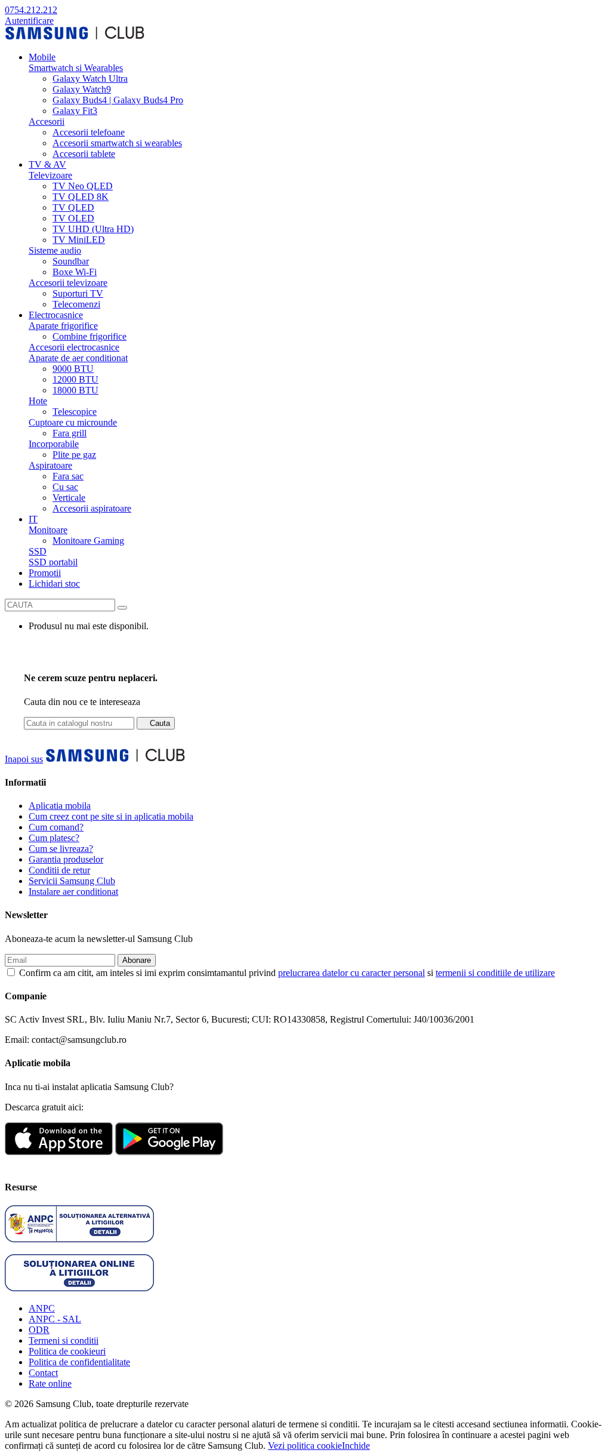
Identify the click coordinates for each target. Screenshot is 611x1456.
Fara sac (68, 476)
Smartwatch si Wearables (76, 68)
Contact (43, 1373)
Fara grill (70, 433)
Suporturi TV (78, 293)
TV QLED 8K (81, 197)
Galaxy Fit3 (75, 111)
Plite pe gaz (74, 455)
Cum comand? (56, 827)
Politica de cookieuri (67, 1351)
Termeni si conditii (63, 1340)
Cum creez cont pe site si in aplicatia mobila (111, 816)
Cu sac (65, 487)
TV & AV (47, 164)
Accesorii (46, 121)
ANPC (42, 1308)
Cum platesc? (54, 838)
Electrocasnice (56, 315)
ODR (39, 1330)
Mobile (42, 57)
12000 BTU (75, 379)
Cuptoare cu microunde (73, 422)
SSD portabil (53, 562)
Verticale (69, 497)
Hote (38, 401)
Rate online (50, 1383)
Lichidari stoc (54, 583)
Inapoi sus (24, 759)
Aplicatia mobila (60, 806)
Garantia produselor (66, 859)
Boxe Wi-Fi (75, 272)
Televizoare (50, 175)
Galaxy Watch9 (82, 89)
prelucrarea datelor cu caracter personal (351, 973)
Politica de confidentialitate (79, 1362)
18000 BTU (75, 390)
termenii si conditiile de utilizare (495, 973)
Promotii (45, 573)
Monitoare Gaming (88, 540)
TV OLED (73, 218)
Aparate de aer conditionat (78, 358)
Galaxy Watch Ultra (90, 78)
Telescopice (75, 412)
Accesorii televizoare (68, 283)
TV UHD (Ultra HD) (93, 229)
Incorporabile (54, 444)
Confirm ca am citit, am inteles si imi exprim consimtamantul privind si (287, 973)
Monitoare (48, 530)
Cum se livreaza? (61, 849)
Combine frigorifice (89, 336)
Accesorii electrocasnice (74, 347)
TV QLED (73, 207)
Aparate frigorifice (63, 326)
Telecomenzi (76, 304)
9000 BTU (73, 369)
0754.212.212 (31, 10)
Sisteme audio (55, 250)
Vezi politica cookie (305, 1445)
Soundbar (71, 261)
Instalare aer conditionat (73, 891)
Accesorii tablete (84, 154)
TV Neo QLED (83, 186)
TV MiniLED (79, 240)
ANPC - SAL (55, 1319)
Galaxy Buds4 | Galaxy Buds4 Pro (118, 100)
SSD (38, 551)
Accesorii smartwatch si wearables (117, 143)
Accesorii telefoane (89, 132)
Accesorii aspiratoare (92, 508)
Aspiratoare (50, 465)
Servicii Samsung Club (72, 881)
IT (33, 519)
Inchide (356, 1445)
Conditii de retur (59, 870)
